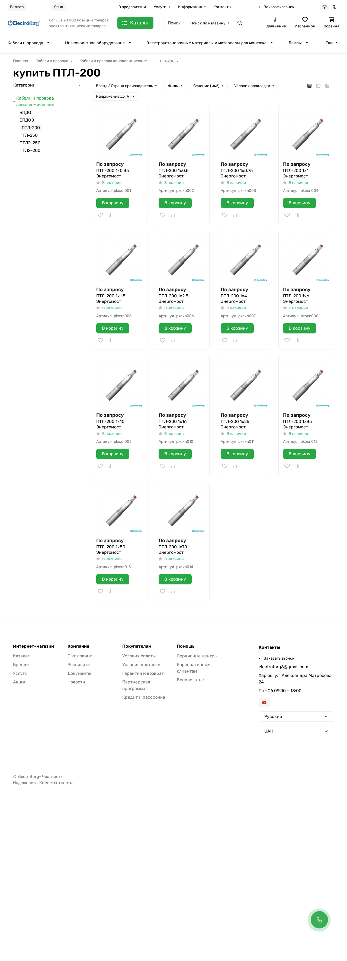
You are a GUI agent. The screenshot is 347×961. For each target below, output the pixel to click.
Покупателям (136, 646)
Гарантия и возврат (143, 673)
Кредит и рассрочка (143, 697)
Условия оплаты (139, 655)
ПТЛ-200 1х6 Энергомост (296, 298)
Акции (20, 682)
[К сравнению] (111, 214)
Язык (58, 7)
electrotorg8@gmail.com (283, 666)
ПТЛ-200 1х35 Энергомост (297, 424)
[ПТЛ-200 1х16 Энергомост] (182, 384)
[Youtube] (264, 702)
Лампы (295, 42)
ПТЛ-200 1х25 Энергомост (235, 424)
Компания (78, 646)
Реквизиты (79, 664)
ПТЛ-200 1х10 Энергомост (110, 424)
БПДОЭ (27, 120)
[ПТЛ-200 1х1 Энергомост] (306, 133)
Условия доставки (141, 664)
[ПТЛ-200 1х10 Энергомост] (119, 384)
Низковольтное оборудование (95, 42)
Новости (76, 682)
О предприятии (132, 7)
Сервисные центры (197, 655)
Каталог (21, 655)
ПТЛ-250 (29, 135)
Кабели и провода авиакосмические (35, 101)
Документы (79, 673)
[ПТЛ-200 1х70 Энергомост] (182, 509)
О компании (80, 655)
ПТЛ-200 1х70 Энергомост (173, 549)
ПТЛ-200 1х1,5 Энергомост (111, 298)
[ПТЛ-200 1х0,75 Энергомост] (244, 133)
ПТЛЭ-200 (30, 150)
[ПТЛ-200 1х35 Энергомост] (306, 384)
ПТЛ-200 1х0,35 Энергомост (112, 173)
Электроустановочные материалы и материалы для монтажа (206, 42)
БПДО (25, 112)
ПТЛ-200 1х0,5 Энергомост (174, 173)
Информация (190, 7)
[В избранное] (100, 214)
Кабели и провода (25, 42)
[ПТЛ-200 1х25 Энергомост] (244, 384)
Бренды (21, 664)
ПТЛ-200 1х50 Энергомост (110, 549)
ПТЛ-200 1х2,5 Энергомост (173, 298)
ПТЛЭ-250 (30, 142)
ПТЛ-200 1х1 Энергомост (296, 173)
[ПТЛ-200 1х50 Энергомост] (119, 509)
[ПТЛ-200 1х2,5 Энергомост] (182, 258)
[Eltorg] (24, 23)
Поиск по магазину (208, 23)
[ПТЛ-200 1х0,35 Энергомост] (119, 133)
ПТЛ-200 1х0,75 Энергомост (237, 173)
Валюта (17, 7)
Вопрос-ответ (191, 679)
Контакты (222, 7)
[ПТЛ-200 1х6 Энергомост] (306, 258)
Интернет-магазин (33, 646)
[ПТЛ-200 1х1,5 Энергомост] (119, 258)
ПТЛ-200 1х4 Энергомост (234, 298)
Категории (24, 85)
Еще (329, 42)
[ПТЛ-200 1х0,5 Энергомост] (182, 133)
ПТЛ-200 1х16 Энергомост (173, 424)
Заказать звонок (279, 7)
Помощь (186, 646)
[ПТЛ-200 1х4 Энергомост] (244, 258)
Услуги (160, 7)
